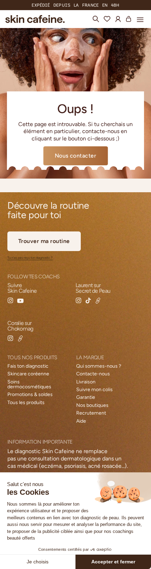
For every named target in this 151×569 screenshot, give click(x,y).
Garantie (85, 397)
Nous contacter (76, 155)
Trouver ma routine (44, 241)
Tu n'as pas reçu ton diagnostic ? (30, 257)
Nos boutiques (92, 405)
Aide (81, 421)
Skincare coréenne (28, 373)
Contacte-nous (93, 373)
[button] (140, 18)
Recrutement (91, 413)
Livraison (86, 381)
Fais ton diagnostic (27, 366)
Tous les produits (26, 402)
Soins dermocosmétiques (29, 384)
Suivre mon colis (94, 389)
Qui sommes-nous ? (98, 366)
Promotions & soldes (30, 394)
